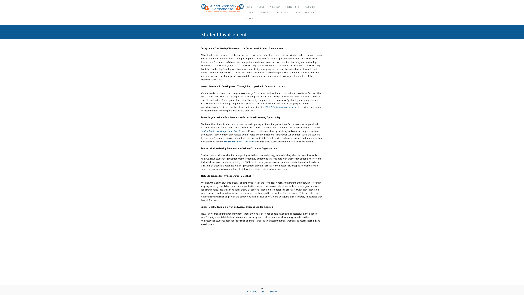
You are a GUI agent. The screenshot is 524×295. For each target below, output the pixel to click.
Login (297, 12)
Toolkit (250, 12)
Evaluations (282, 12)
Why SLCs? (275, 7)
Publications (292, 7)
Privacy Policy (252, 291)
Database (265, 12)
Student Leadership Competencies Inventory (222, 131)
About (261, 7)
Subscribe (310, 12)
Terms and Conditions (268, 291)
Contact (250, 18)
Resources (310, 7)
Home (249, 7)
